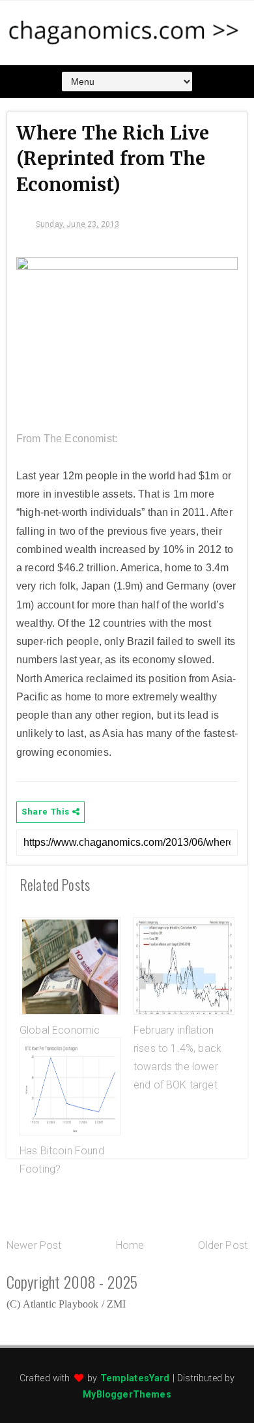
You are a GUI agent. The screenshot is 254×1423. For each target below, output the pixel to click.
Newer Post (34, 1245)
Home (130, 1245)
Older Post (222, 1245)
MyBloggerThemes (127, 1394)
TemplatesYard (135, 1378)
